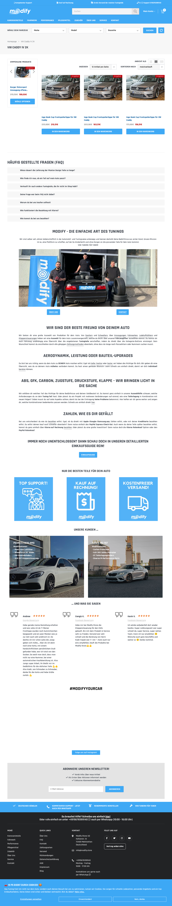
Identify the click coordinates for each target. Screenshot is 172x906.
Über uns (91, 20)
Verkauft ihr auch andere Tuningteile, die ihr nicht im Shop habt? (49, 186)
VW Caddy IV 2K (28, 41)
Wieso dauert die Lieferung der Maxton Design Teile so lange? (47, 170)
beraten (22, 369)
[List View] (150, 61)
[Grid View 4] (161, 61)
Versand (43, 851)
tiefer (93, 363)
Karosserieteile (15, 20)
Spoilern (89, 335)
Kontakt (115, 20)
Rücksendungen (46, 855)
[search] (135, 11)
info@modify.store (84, 850)
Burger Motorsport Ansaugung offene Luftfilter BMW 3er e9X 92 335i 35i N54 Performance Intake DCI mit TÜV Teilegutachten (22, 89)
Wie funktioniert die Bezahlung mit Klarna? (39, 210)
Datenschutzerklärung (49, 859)
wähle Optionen (22, 101)
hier (93, 402)
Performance (47, 20)
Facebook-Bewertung (84, 620)
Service (103, 20)
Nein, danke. (140, 899)
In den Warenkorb (61, 131)
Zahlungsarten (46, 847)
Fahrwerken (133, 335)
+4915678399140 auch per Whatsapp (91, 819)
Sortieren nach (128, 66)
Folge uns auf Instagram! (86, 752)
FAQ (41, 839)
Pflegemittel (64, 20)
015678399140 (155, 3)
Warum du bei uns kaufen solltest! (35, 202)
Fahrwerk (32, 20)
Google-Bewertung (31, 620)
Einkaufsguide (88, 454)
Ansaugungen (120, 335)
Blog (42, 871)
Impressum (44, 867)
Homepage (12, 41)
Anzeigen (83, 66)
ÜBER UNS (53, 312)
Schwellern (103, 335)
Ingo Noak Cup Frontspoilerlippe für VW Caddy (59, 119)
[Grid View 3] (156, 61)
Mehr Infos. (79, 891)
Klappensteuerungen (28, 338)
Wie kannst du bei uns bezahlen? (34, 218)
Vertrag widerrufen (114, 846)
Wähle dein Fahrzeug (17, 30)
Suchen (149, 30)
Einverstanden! (85, 899)
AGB (41, 863)
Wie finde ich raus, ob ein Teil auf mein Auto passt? (43, 178)
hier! (107, 816)
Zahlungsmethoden (75, 344)
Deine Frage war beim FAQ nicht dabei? (37, 194)
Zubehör (78, 20)
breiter (99, 363)
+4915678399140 (83, 860)
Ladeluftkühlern (146, 335)
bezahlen (52, 421)
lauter (109, 363)
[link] (61, 94)
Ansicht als (140, 61)
